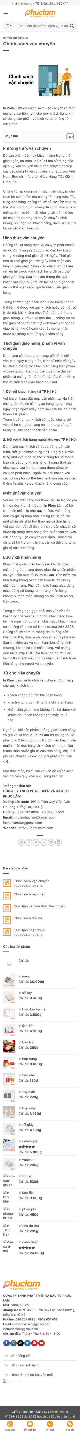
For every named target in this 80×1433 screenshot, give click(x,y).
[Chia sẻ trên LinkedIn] (58, 842)
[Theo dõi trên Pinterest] (34, 1343)
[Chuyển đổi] (6, 1356)
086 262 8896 (28, 812)
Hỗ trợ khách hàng (15, 38)
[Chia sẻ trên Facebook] (28, 842)
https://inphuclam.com (35, 828)
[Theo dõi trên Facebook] (6, 1343)
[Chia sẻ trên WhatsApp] (21, 842)
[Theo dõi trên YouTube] (41, 1343)
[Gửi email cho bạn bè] (43, 842)
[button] (6, 13)
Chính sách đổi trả (28, 918)
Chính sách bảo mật (29, 894)
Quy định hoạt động (29, 930)
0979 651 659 (53, 812)
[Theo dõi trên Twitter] (27, 1343)
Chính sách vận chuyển (31, 881)
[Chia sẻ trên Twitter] (36, 842)
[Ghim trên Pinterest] (51, 842)
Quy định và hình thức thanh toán (39, 906)
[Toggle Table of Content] (68, 136)
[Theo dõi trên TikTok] (20, 1343)
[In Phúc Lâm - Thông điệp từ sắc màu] (40, 13)
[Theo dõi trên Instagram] (13, 1343)
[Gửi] (72, 26)
